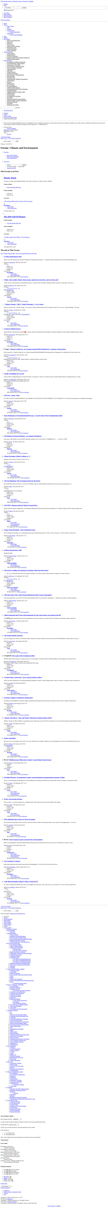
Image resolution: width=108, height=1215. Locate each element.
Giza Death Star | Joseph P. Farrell (15, 66)
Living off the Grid (15, 1103)
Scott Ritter (10, 97)
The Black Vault (11, 77)
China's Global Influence (16, 946)
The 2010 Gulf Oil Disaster (15, 217)
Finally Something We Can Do (14, 374)
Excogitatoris (12, 661)
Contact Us (6, 1190)
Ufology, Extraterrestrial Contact (15, 1071)
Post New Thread (5, 137)
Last (16, 138)
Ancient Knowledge (15, 1049)
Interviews (9, 43)
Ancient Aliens (14, 1079)
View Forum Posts (12, 208)
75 (12, 467)
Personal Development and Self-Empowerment (22, 980)
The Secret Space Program (16, 1041)
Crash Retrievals (14, 1083)
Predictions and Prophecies (17, 1069)
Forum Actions (10, 30)
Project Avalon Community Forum (12, 1192)
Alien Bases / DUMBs (15, 1080)
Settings (6, 917)
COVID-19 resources (12, 56)
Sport (11, 982)
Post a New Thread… (12, 155)
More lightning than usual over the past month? (19, 819)
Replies (13, 253)
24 (19, 579)
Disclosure (12, 1076)
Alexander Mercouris (12, 102)
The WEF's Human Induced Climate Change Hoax (20, 505)
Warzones (12, 966)
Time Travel (13, 1059)
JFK (11, 1027)
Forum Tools (6, 152)
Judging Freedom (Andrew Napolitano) (17, 100)
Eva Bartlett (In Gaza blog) (13, 96)
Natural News (10, 83)
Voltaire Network (11, 72)
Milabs (12, 1030)
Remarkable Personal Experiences (18, 1097)
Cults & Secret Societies (16, 1020)
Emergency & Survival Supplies (18, 1106)
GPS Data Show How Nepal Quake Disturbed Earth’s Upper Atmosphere (28, 595)
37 (12, 492)
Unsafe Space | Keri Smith (13, 65)
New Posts (6, 13)
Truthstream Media (11, 90)
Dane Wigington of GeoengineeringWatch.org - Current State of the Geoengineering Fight (33, 415)
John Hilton (12, 535)
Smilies (5, 1178)
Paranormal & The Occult (16, 1057)
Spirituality (9, 1087)
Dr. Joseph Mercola (12, 86)
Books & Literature (15, 973)
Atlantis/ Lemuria (14, 1050)
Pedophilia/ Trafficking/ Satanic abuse (19, 1034)
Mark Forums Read (15, 32)
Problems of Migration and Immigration (20, 963)
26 (12, 266)
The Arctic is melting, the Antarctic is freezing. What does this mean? (26, 570)
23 (12, 893)
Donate (5, 37)
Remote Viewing (14, 1037)
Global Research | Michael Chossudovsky (17, 79)
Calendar (9, 29)
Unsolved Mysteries (15, 1060)
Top (24, 913)
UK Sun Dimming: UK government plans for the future (22, 481)
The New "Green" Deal (11, 395)
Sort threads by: (4, 1124)
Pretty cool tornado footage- (13, 799)
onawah (11, 401)
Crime (11, 976)
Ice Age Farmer (11, 85)
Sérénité (11, 825)
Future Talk (10, 1061)
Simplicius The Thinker (13, 105)
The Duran (9, 103)
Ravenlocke (12, 262)
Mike (10, 486)
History (12, 977)
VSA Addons (51, 1206)
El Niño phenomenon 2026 (13, 256)
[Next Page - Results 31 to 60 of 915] (13, 138)
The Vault (12, 932)
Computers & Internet (15, 994)
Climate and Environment (16, 947)
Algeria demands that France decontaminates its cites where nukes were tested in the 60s (32, 615)
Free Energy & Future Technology (22, 990)
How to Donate (8, 17)
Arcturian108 (12, 379)
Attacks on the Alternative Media (18, 1014)
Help (5, 5)
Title (2, 253)
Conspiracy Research (12, 1010)
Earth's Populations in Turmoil (17, 952)
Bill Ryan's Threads (12, 929)
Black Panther (12, 556)
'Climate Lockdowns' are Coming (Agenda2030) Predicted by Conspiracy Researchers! (38, 349)
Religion (12, 1096)
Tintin (10, 723)
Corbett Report (10, 80)
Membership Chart (11, 47)
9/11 (11, 1013)
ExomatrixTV (12, 355)
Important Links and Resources (18, 936)
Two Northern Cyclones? (12, 861)
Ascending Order (9, 1133)
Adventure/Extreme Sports (20, 983)
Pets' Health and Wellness (19, 1003)
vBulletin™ (10, 1199)
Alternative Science (15, 989)
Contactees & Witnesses (16, 1081)
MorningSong (12, 600)
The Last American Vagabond (14, 67)
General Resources (11, 933)
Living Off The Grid (12, 1100)
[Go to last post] (24, 276)
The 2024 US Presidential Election (22, 962)
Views (17, 253)
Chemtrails (12, 1017)
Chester (11, 310)
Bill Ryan (6, 130)
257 (12, 360)
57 (12, 515)
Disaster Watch (10, 178)
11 (8, 138)
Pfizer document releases (13, 59)
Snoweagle (12, 641)
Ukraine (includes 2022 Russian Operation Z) (18, 57)
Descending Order (10, 1134)
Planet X (12, 1067)
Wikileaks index (11, 93)
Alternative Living (14, 970)
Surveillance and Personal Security (18, 1009)
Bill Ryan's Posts (8, 15)
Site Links (6, 39)
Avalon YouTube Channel (13, 46)
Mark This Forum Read (13, 156)
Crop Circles (13, 1086)
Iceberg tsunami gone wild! (13, 550)
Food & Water (13, 1107)
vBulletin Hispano (12, 1201)
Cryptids (12, 1051)
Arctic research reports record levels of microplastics (26, 839)
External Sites (7, 60)
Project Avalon (7, 116)
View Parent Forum (12, 158)
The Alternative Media (15, 944)
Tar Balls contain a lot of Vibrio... (12, 237)
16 (12, 746)
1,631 (12, 291)
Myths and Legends (15, 1056)
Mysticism (12, 1091)
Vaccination (16, 1002)
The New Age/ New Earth (16, 1066)
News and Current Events (10, 117)
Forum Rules (4, 1183)
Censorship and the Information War (19, 1016)
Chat (5, 36)
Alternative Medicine (15, 987)
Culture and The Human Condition (15, 969)
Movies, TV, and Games (16, 979)
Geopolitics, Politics (15, 956)
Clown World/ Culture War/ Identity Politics (21, 974)
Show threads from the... (7, 1119)
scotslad (11, 683)
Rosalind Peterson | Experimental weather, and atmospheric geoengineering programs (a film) (34, 777)
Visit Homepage (14, 525)
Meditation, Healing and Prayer (18, 1090)
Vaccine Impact (11, 95)
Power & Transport (15, 1110)
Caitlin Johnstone (11, 69)
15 (12, 826)
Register (6, 4)
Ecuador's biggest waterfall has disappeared (18, 698)
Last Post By (22, 253)
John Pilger (10, 70)
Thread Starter (7, 253)
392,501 (9, 134)
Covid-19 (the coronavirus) (20, 1000)
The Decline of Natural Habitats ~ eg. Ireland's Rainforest (22, 436)
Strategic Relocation (15, 1111)
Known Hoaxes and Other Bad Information (21, 939)
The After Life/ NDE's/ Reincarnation (19, 1089)
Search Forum (6, 161)
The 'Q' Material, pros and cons (18, 1040)
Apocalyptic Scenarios (15, 1063)
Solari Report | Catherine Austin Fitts (16, 62)
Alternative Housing (15, 1101)
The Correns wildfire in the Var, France (14, 201)
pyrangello (11, 887)
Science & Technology (16, 1006)
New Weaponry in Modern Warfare (19, 1004)
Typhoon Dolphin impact (12, 329)
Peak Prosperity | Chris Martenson (15, 75)
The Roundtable (11, 930)
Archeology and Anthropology (17, 992)
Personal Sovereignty (15, 1109)
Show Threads (12, 166)
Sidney (11, 805)
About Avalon (10, 45)
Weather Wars (13, 1043)
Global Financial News (16, 954)
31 (10, 138)
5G (11, 1012)
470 (12, 582)
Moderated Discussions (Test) (17, 940)
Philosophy (13, 1094)
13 (19, 357)
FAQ (8, 27)
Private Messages (8, 919)
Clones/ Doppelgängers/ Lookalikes (19, 1019)
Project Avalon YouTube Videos (18, 937)
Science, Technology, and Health (15, 984)
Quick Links (10, 33)
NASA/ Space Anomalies (16, 1036)
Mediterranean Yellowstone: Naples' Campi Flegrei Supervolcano (30, 760)
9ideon (11, 511)
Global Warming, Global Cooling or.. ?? (17, 456)
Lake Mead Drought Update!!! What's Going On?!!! (21, 881)
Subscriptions (7, 920)
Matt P (10, 744)
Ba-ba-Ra (11, 418)
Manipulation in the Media (16, 1029)
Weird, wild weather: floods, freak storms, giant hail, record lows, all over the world (31, 280)
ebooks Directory (11, 54)
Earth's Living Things (15, 996)
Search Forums (7, 923)
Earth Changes (13, 1064)
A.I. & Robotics (14, 986)
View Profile (10, 206)
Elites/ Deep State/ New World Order (19, 1022)
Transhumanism (14, 1070)
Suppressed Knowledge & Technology (19, 1039)
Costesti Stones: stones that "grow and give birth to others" (23, 677)
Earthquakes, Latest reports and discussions (21, 953)
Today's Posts (10, 26)
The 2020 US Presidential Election (22, 960)
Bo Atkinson (12, 867)
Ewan (10, 441)
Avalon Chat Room (12, 49)
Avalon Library (7, 52)
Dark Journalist (11, 76)
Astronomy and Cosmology (17, 993)
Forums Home (7, 924)
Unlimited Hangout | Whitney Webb (16, 92)
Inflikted (58, 1206)
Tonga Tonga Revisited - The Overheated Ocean (19, 530)
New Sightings (14, 1073)
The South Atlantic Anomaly (13, 635)
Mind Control (13, 1032)
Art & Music (13, 972)
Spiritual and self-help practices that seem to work (22, 1099)
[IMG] (5, 1179)
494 (12, 315)
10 (16, 288)
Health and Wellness (15, 999)
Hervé (10, 763)
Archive (6, 1193)
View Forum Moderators (16, 35)
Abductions (13, 1077)
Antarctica (12, 1047)
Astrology (15, 1093)
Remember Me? (9, 10)
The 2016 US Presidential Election (22, 959)
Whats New (10, 42)
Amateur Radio (14, 1104)
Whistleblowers (14, 1044)
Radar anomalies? (10, 738)
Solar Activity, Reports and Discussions (20, 964)
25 (19, 313)
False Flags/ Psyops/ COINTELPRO (19, 1024)
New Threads (7, 14)
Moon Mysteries (14, 1033)
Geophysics (13, 997)
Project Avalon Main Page (13, 40)
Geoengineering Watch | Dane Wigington (17, 89)
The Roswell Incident (18, 1084)
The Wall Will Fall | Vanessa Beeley (16, 63)
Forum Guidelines (11, 50)
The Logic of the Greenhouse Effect (23, 656)
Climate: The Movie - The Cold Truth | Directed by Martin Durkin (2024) (28, 718)
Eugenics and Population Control (18, 1023)
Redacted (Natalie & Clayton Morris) (16, 99)
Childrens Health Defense (13, 87)
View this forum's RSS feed (14, 187)
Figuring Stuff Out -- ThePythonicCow (20, 942)
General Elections (14, 957)
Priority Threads (14, 934)
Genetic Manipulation (15, 1026)
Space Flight (13, 1007)
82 (19, 288)
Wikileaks (12, 967)
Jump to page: (7, 141)
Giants (11, 1053)
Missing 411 (13, 1054)
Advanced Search (8, 110)
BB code (6, 1176)
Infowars (9, 82)
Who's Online (7, 922)
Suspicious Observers (12, 73)
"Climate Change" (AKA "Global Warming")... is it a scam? (24, 304)
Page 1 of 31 (4, 138)
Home (5, 23)
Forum (5, 25)
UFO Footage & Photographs (17, 1074)
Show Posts (21, 166)
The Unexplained (11, 1046)
